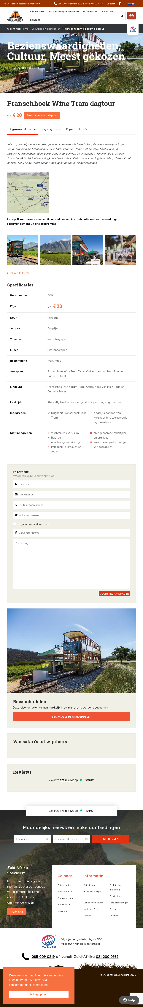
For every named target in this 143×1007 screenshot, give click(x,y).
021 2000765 (97, 3)
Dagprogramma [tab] (51, 129)
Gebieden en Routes (93, 902)
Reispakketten (65, 885)
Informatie (89, 11)
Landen (87, 915)
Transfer (15, 339)
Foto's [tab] (83, 129)
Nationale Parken (92, 909)
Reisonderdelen (65, 891)
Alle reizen (36, 11)
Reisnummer (18, 295)
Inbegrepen (18, 413)
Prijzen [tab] (70, 129)
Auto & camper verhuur (62, 11)
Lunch (14, 350)
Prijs (13, 306)
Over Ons (107, 11)
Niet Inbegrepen (21, 433)
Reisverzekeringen (119, 902)
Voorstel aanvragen (114, 593)
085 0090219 (63, 3)
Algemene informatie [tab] (23, 129)
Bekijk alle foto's (18, 273)
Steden (113, 909)
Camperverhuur (66, 898)
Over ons (16, 912)
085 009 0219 (43, 956)
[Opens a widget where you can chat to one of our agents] (129, 1000)
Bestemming (18, 360)
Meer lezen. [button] (40, 984)
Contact (111, 3)
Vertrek (15, 328)
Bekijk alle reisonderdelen (71, 716)
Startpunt (16, 371)
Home (24, 28)
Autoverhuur (64, 904)
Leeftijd (15, 402)
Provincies (115, 896)
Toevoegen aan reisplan (42, 115)
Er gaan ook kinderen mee (33, 523)
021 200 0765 (107, 956)
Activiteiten (89, 885)
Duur (13, 317)
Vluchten (114, 915)
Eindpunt (16, 387)
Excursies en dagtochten (46, 28)
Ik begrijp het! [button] (39, 994)
